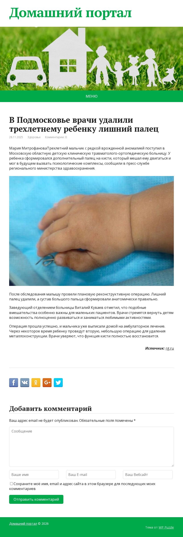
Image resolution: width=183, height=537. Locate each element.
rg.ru (170, 348)
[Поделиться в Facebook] (13, 382)
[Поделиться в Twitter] (58, 382)
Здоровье (34, 137)
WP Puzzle (166, 527)
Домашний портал (70, 12)
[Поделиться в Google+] (47, 382)
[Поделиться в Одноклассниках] (35, 382)
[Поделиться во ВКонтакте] (24, 382)
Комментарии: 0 (56, 137)
